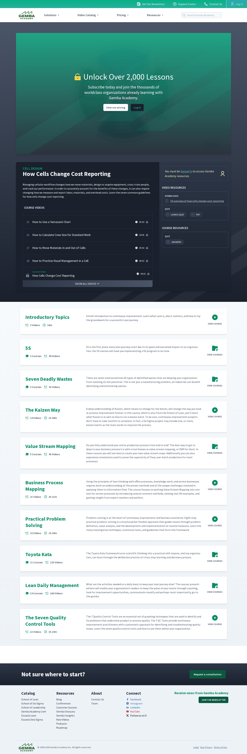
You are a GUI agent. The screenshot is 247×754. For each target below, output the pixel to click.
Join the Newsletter (213, 699)
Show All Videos (85, 283)
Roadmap (61, 727)
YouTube (135, 711)
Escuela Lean (28, 715)
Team (94, 703)
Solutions (50, 15)
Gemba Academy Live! (33, 711)
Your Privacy (206, 747)
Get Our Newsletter (153, 4)
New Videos (62, 719)
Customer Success (66, 707)
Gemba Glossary (65, 711)
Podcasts (61, 723)
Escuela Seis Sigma (32, 719)
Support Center (187, 4)
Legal (196, 747)
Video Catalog (86, 15)
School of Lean (29, 699)
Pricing (121, 15)
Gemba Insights (65, 715)
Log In (137, 107)
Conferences (63, 703)
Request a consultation (207, 674)
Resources (153, 15)
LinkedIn (135, 707)
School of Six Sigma (32, 703)
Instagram (136, 703)
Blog (59, 699)
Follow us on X (138, 715)
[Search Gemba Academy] (184, 15)
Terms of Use (220, 747)
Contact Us (215, 4)
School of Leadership (33, 707)
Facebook (135, 699)
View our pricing (115, 107)
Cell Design (32, 168)
